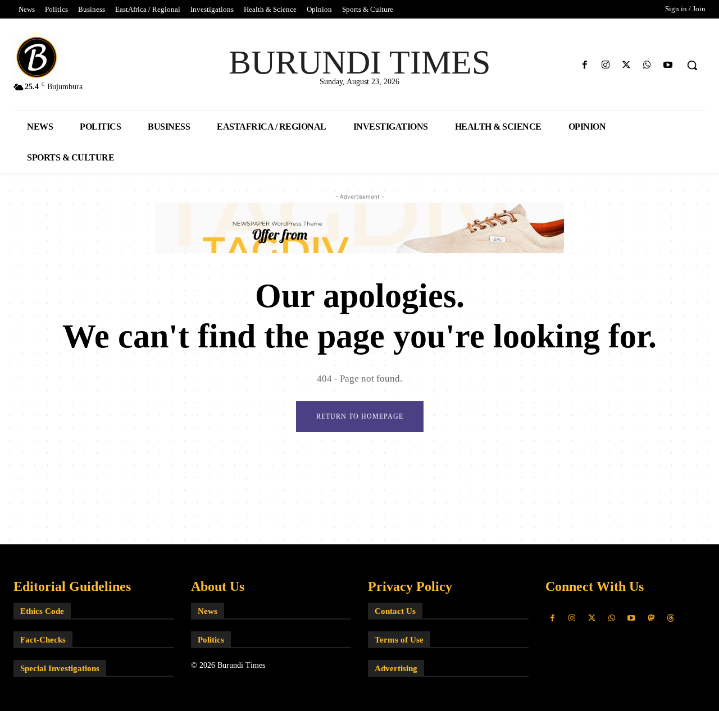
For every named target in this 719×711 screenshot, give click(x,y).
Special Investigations (59, 668)
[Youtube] (668, 65)
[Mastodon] (651, 618)
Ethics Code (42, 611)
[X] (626, 65)
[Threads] (671, 618)
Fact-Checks (43, 639)
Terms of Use (399, 639)
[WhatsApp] (647, 65)
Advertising (396, 668)
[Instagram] (605, 65)
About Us (217, 586)
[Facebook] (584, 65)
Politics (211, 639)
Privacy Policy (410, 586)
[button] (692, 65)
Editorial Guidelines (72, 586)
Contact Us (395, 611)
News (207, 611)
